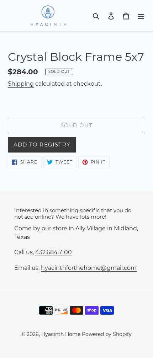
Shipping (21, 83)
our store (54, 228)
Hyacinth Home (60, 334)
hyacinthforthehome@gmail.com (89, 268)
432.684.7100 (53, 252)
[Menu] (140, 15)
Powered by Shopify (107, 334)
